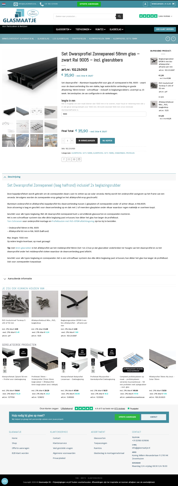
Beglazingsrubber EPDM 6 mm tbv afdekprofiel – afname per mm (74, 323)
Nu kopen (107, 140)
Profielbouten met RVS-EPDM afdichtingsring (73, 221)
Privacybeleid (59, 458)
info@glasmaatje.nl (141, 448)
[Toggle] (5, 177)
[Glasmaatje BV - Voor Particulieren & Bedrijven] (20, 16)
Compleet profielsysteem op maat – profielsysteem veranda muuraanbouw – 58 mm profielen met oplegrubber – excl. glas (133, 382)
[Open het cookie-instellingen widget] (4, 481)
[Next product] (168, 39)
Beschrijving (14, 177)
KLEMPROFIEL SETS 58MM (82, 153)
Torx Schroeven (14, 221)
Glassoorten (100, 438)
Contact (153, 417)
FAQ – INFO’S (81, 478)
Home (14, 438)
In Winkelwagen (87, 140)
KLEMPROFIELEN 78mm (99, 38)
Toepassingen (100, 443)
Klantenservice (60, 443)
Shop (14, 443)
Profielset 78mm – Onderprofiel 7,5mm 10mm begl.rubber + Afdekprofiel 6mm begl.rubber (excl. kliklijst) (45, 380)
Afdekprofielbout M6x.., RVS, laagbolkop (43, 321)
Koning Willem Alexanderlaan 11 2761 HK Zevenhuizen (150, 457)
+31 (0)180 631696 (140, 440)
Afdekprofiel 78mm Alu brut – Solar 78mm (162, 378)
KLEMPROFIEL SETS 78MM (125, 38)
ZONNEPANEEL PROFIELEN (124, 153)
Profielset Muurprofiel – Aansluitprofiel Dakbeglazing (102, 378)
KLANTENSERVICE (95, 478)
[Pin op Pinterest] (74, 159)
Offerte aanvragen (127, 417)
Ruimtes (98, 448)
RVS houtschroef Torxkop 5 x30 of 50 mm (13, 321)
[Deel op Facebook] (64, 159)
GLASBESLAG (43, 38)
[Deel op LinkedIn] (79, 159)
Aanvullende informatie (20, 278)
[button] (8, 4)
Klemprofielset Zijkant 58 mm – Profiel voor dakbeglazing (14, 378)
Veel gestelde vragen (63, 448)
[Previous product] (173, 39)
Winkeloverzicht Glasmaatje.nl (18, 38)
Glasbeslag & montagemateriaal (109, 453)
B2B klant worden (20, 453)
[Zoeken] (119, 16)
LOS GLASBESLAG (61, 38)
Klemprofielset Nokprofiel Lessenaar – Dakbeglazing (72, 378)
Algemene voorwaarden (64, 453)
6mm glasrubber (23, 248)
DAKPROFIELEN (79, 38)
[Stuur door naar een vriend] (69, 159)
